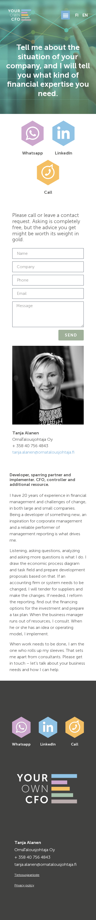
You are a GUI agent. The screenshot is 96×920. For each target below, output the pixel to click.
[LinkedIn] (63, 133)
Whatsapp (32, 153)
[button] (65, 15)
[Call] (48, 172)
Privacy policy (24, 885)
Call (48, 192)
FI (76, 15)
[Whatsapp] (32, 133)
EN (85, 15)
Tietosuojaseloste (26, 875)
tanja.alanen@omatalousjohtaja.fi (43, 452)
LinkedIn (63, 153)
